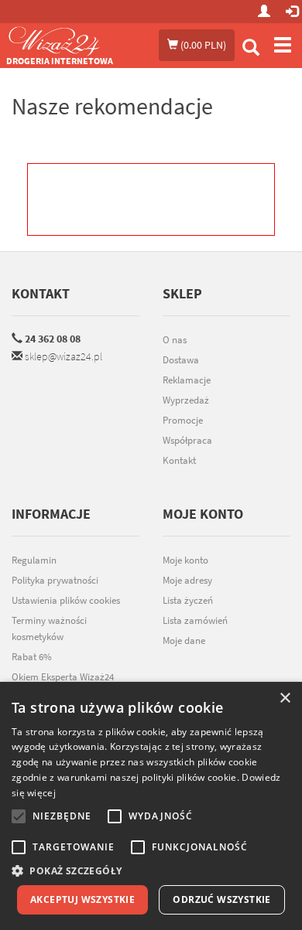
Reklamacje (187, 380)
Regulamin (34, 560)
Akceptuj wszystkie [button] (82, 899)
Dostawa (181, 359)
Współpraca (187, 440)
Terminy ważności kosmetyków (49, 628)
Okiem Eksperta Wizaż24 (63, 676)
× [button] (284, 698)
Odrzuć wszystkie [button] (221, 899)
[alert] (151, 806)
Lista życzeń (188, 600)
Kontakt (41, 293)
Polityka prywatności (55, 580)
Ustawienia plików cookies (66, 600)
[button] (151, 871)
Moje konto (185, 560)
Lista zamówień (195, 620)
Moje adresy (187, 580)
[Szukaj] (251, 49)
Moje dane (184, 640)
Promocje (183, 420)
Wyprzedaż (186, 400)
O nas (175, 339)
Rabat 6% (32, 656)
